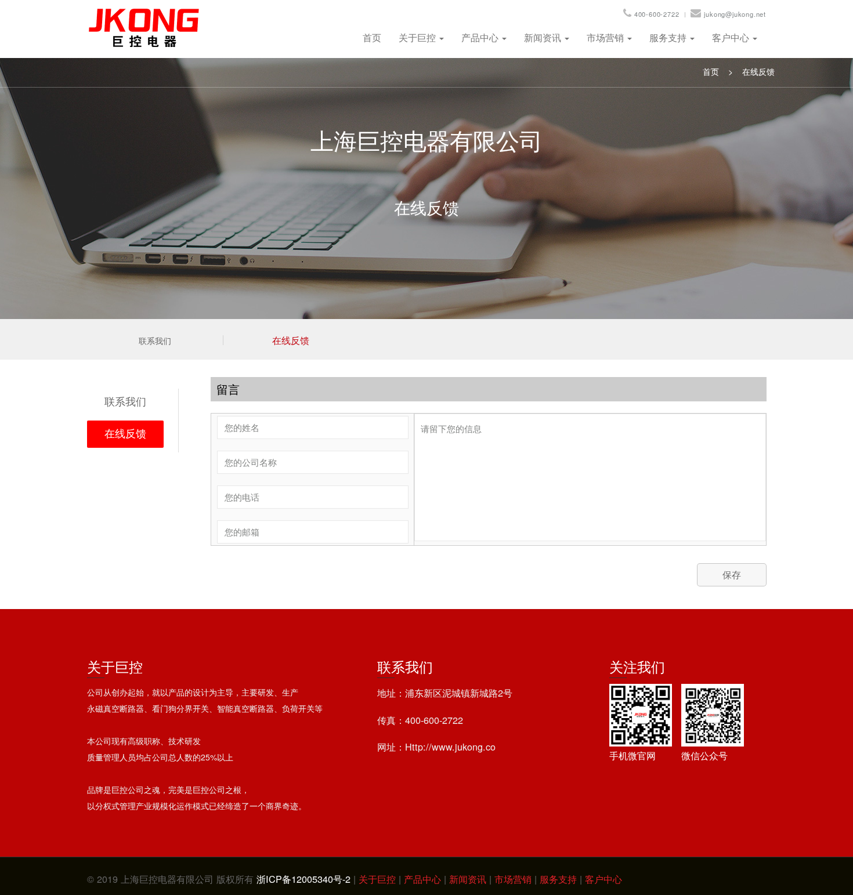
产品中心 (481, 37)
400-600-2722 (656, 14)
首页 (372, 37)
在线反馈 (758, 71)
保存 (731, 574)
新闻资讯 (543, 37)
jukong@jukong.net (735, 14)
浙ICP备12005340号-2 (303, 879)
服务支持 (669, 37)
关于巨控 (418, 37)
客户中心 (731, 37)
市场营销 (606, 37)
